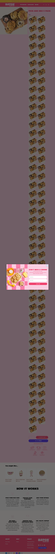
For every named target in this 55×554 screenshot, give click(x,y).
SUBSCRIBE (38, 283)
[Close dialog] (47, 266)
